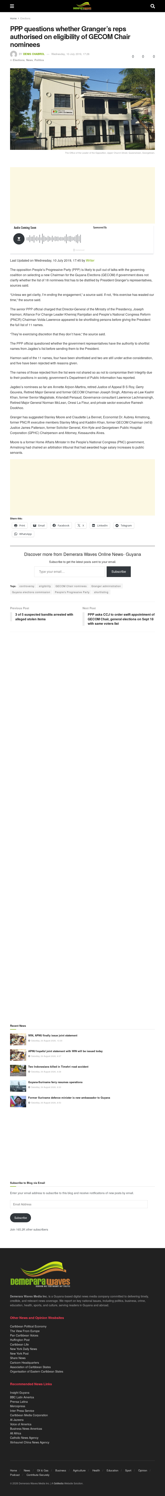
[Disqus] (82, 793)
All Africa (15, 1433)
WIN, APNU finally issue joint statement (52, 1035)
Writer (90, 260)
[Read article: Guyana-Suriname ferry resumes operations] (18, 1086)
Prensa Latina (19, 1402)
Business (60, 1470)
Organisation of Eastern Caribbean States (36, 1371)
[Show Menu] (12, 6)
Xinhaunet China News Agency (29, 1442)
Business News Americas (26, 1429)
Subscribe (118, 571)
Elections (25, 18)
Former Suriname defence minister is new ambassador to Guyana (69, 1097)
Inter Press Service (22, 1411)
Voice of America (20, 1424)
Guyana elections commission (31, 592)
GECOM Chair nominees (71, 586)
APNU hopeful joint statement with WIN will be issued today (65, 1051)
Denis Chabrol (34, 54)
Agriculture (79, 1470)
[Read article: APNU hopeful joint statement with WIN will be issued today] (18, 1055)
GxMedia (59, 1483)
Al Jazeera (17, 1420)
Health (96, 1470)
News (29, 60)
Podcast (15, 1475)
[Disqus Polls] (82, 688)
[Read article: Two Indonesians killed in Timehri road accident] (18, 1070)
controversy (27, 586)
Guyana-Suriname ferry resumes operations (55, 1082)
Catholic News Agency (24, 1438)
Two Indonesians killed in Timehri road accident (58, 1066)
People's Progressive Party (72, 592)
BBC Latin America (22, 1397)
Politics (39, 60)
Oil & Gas (42, 1470)
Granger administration (106, 586)
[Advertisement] (82, 195)
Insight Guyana (19, 1392)
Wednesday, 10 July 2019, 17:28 (70, 54)
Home (13, 18)
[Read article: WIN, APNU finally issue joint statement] (18, 1039)
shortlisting (101, 592)
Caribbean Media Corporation (29, 1415)
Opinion (142, 1470)
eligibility (45, 586)
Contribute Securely (38, 1475)
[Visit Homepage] (82, 6)
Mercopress (17, 1406)
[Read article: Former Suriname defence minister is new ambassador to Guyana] (18, 1101)
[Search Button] (153, 6)
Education (112, 1470)
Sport (128, 1470)
